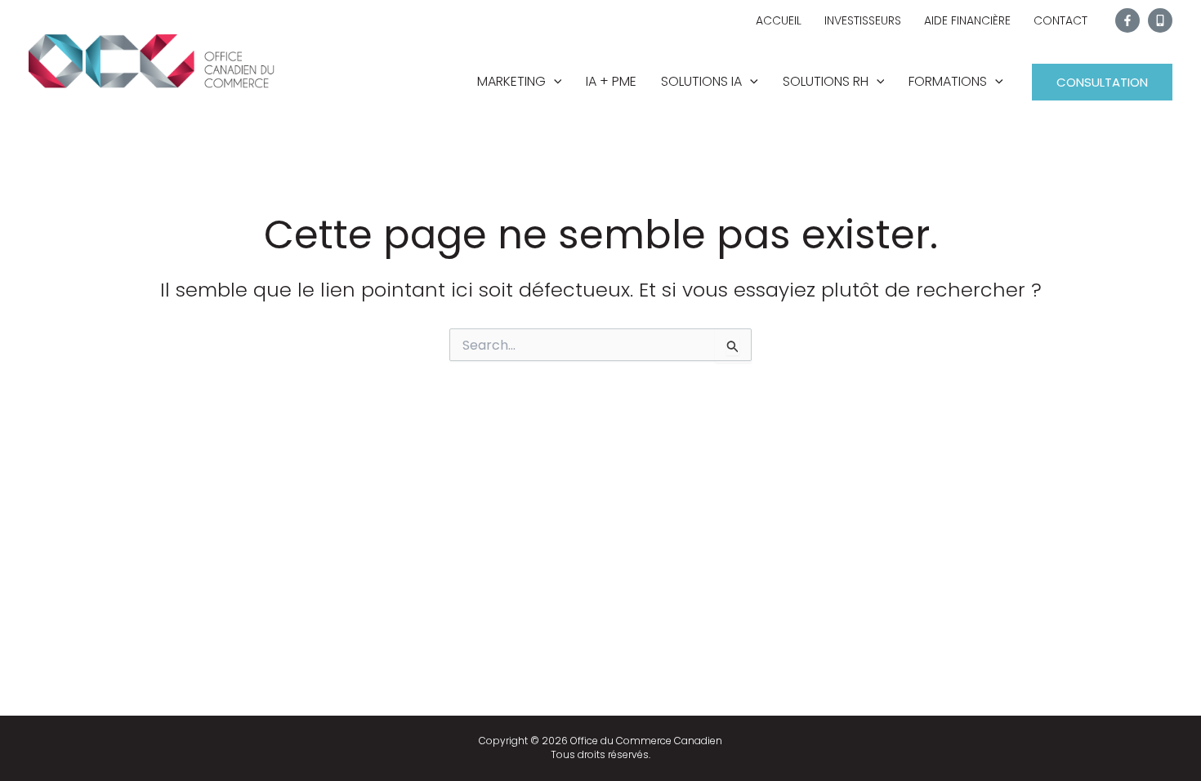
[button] (554, 81)
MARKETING (511, 81)
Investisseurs (862, 20)
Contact (1060, 20)
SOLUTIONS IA (701, 81)
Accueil (778, 20)
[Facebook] (1127, 20)
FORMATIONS (948, 81)
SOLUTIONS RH (825, 81)
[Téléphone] (1160, 20)
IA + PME (611, 81)
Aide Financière (967, 20)
